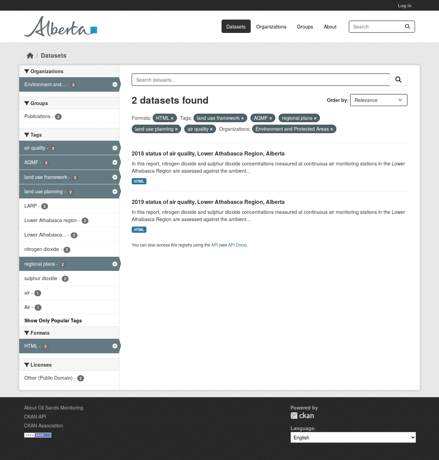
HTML (139, 181)
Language (302, 428)
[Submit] (407, 27)
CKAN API (35, 416)
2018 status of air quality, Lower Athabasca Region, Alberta (208, 153)
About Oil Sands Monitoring (53, 407)
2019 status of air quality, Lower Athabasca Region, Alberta (208, 202)
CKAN (302, 415)
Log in (405, 5)
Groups (305, 26)
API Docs (236, 245)
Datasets (236, 26)
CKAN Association (43, 425)
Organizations (271, 26)
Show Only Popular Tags (53, 320)
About (330, 26)
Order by (337, 99)
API (214, 245)
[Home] (30, 55)
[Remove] (172, 118)
